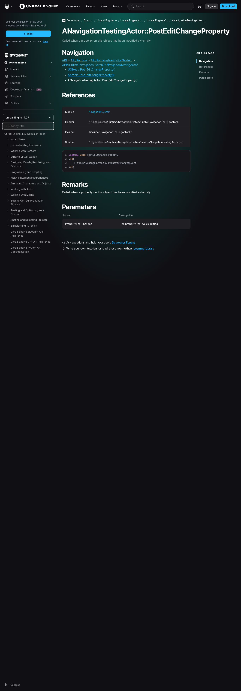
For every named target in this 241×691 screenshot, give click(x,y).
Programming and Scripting (27, 172)
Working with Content (23, 150)
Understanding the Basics (26, 145)
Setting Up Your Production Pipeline (27, 202)
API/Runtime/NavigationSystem (111, 60)
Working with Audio (22, 189)
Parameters (206, 77)
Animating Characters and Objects (31, 183)
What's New (18, 139)
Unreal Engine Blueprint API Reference (27, 233)
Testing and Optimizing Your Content (27, 212)
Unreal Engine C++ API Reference (30, 241)
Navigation (206, 61)
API (64, 60)
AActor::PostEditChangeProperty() (91, 75)
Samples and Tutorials (24, 225)
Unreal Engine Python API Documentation (26, 249)
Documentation (88, 20)
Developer (73, 20)
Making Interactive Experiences (29, 177)
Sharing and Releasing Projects (29, 219)
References (206, 66)
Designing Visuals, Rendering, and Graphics (30, 164)
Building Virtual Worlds (24, 156)
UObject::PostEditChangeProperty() (91, 69)
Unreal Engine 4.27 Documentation (25, 133)
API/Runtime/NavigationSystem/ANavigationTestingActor (100, 65)
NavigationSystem (99, 111)
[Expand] (8, 139)
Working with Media (22, 194)
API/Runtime (79, 60)
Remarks (204, 72)
